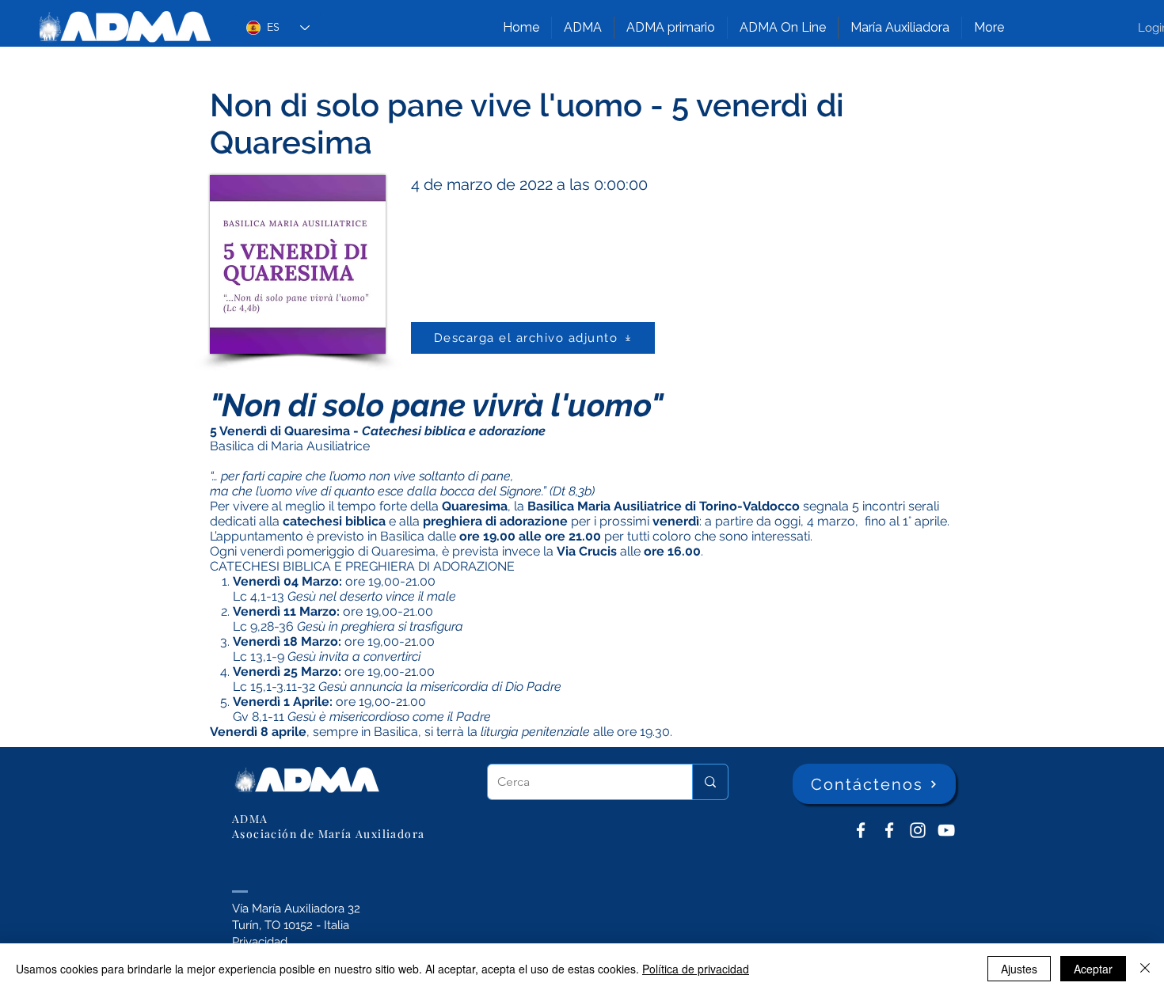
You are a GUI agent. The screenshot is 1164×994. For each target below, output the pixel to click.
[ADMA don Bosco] (860, 830)
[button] (583, 28)
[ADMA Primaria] (889, 830)
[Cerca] (710, 781)
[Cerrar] (1144, 968)
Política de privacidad (695, 969)
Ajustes (1019, 969)
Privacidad (259, 942)
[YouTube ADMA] (946, 830)
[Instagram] (917, 830)
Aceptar (1093, 969)
